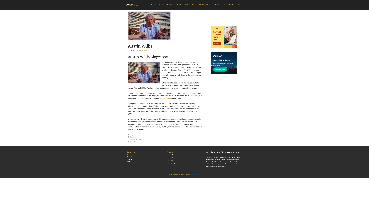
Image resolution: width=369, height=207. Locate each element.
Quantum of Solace (136, 139)
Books (178, 5)
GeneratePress (195, 174)
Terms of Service (172, 158)
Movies (169, 5)
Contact (129, 157)
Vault (230, 5)
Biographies (134, 135)
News (153, 5)
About (128, 155)
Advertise (130, 161)
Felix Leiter (194, 96)
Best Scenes (189, 5)
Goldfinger (185, 93)
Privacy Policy (171, 155)
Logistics (218, 5)
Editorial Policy (171, 161)
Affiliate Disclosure (172, 164)
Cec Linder (166, 98)
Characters (203, 5)
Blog (161, 5)
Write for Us (130, 159)
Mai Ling (132, 141)
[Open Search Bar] (239, 5)
